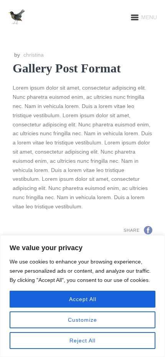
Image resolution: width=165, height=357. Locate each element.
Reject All (82, 340)
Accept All (82, 299)
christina (33, 55)
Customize (82, 320)
